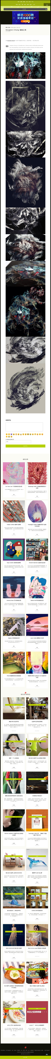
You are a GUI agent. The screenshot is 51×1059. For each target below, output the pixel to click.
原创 (19, 4)
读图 (30, 4)
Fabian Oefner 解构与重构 (14, 524)
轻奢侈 (14, 843)
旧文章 (25, 1057)
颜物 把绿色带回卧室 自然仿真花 (14, 795)
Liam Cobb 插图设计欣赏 (37, 638)
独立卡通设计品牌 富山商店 (37, 986)
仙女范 (14, 957)
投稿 (47, 5)
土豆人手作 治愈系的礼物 (14, 1025)
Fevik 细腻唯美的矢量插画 (14, 675)
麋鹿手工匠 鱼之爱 (37, 873)
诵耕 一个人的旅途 (14, 758)
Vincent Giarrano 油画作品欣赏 (37, 562)
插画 (21, 1)
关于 (34, 4)
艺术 (19, 27)
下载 (22, 4)
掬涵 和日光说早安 (14, 721)
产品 (32, 1)
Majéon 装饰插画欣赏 (14, 638)
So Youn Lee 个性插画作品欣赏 (14, 486)
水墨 (17, 27)
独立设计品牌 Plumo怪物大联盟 (37, 758)
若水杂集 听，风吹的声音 (14, 910)
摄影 (24, 1)
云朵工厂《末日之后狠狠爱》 (37, 1025)
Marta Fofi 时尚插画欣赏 (37, 600)
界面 (17, 4)
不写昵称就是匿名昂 (10, 439)
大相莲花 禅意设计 (37, 795)
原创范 (14, 767)
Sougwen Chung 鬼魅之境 (16, 30)
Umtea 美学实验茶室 (37, 910)
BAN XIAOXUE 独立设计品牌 (14, 948)
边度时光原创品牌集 (37, 721)
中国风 (12, 27)
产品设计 (37, 1034)
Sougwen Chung (11, 40)
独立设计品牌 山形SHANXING (14, 873)
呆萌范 (37, 767)
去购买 (14, 704)
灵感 (30, 1)
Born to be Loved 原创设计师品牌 (37, 948)
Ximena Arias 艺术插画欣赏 (14, 600)
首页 (19, 1)
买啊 (28, 4)
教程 (25, 4)
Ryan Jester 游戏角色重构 (14, 562)
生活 (27, 1)
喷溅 (14, 27)
